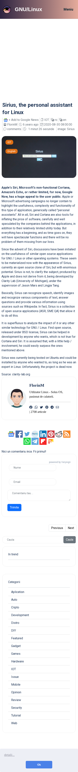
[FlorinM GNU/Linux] (16, 398)
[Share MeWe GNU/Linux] (35, 434)
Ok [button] (39, 764)
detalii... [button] (9, 755)
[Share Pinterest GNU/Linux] (51, 434)
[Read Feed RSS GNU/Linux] (66, 434)
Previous (57, 528)
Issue (15, 677)
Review (16, 700)
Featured (17, 638)
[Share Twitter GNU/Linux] (27, 434)
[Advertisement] (39, 59)
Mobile (15, 684)
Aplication (17, 592)
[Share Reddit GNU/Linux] (58, 434)
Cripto (15, 607)
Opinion (16, 692)
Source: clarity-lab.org (16, 374)
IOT (9, 142)
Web (14, 723)
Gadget (16, 646)
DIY (13, 630)
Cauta (69, 539)
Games (15, 653)
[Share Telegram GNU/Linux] (35, 441)
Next (71, 528)
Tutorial (16, 715)
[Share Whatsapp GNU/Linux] (27, 441)
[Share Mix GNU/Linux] (51, 441)
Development (20, 615)
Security (16, 708)
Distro (15, 623)
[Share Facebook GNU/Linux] (19, 434)
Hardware (17, 661)
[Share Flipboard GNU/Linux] (43, 441)
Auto (14, 599)
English (12, 151)
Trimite (14, 507)
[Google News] (12, 434)
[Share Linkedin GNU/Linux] (43, 434)
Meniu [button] (68, 9)
